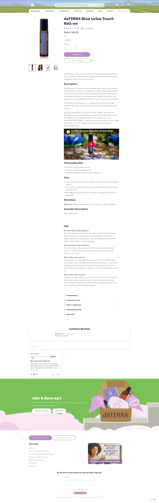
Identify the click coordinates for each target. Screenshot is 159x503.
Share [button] (68, 319)
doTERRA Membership (64, 438)
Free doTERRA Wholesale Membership (41, 454)
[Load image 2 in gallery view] (40, 67)
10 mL (68, 40)
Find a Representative (40, 438)
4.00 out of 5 (69, 334)
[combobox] (79, 5)
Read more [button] (34, 370)
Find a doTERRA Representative (39, 451)
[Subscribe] (94, 477)
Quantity (66, 44)
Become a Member (42, 411)
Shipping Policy (97, 497)
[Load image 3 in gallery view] (48, 67)
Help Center (33, 463)
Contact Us (32, 466)
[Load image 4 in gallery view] (55, 67)
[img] (34, 354)
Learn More (59, 411)
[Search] (103, 5)
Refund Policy (72, 497)
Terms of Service (84, 497)
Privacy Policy (61, 497)
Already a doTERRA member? (38, 457)
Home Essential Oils (81, 489)
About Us (32, 448)
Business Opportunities (36, 460)
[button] (36, 11)
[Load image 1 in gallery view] (32, 67)
